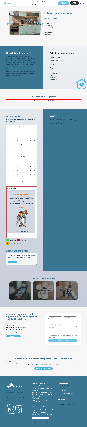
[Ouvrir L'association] (20, 2)
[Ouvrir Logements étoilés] (39, 2)
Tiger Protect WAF (24, 231)
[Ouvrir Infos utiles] (28, 2)
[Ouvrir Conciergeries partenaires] (53, 2)
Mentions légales (54, 422)
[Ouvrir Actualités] (36, 4)
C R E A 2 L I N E (42, 424)
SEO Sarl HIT (49, 424)
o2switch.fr (17, 231)
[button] (8, 24)
